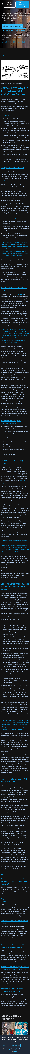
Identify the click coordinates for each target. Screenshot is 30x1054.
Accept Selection (15, 1045)
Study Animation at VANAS (12, 167)
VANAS (3, 181)
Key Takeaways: (6, 115)
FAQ (2, 874)
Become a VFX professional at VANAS (14, 288)
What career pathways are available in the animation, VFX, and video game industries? (15, 881)
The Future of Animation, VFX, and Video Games (14, 780)
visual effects (20, 294)
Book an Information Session (10, 4)
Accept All (5, 1045)
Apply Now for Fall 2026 (13, 26)
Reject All (24, 1045)
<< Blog (3, 56)
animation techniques (13, 219)
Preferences (24, 1049)
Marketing (16, 1051)
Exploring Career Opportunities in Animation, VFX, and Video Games (15, 586)
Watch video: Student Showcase (15, 30)
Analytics (15, 1049)
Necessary (7, 1049)
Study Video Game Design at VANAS (13, 461)
